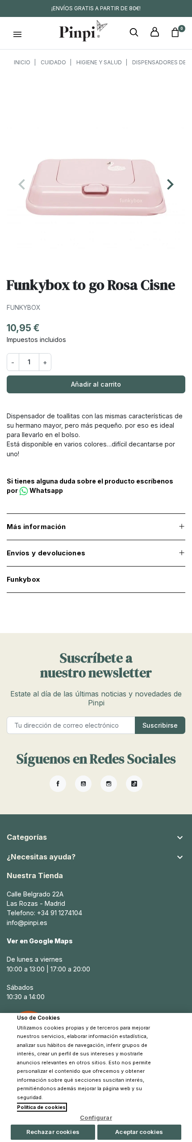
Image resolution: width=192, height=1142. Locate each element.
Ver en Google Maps (40, 941)
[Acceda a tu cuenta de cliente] (154, 32)
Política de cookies (41, 1107)
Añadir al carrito (96, 384)
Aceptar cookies (139, 1131)
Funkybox (24, 307)
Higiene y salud (99, 62)
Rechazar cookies (52, 1131)
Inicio (22, 62)
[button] (134, 32)
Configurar (96, 1117)
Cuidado (53, 62)
